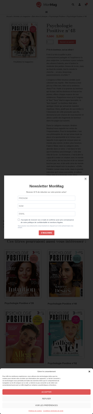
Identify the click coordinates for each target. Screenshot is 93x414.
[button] (89, 371)
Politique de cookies (35, 411)
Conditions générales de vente (53, 411)
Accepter (46, 392)
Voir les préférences (46, 405)
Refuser (46, 399)
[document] (46, 207)
